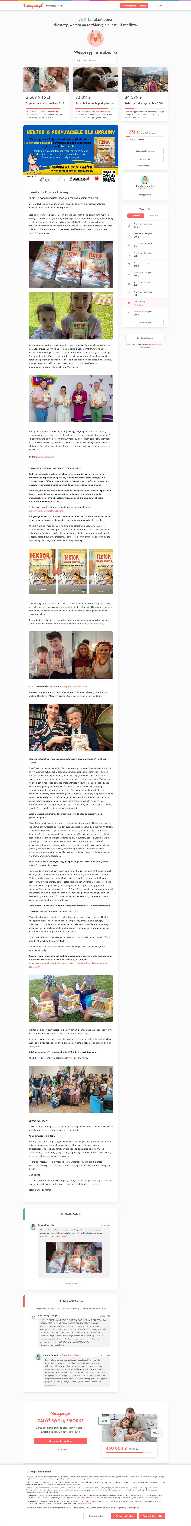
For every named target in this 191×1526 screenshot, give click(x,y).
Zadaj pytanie (145, 194)
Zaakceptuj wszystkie (152, 1516)
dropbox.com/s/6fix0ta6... (75, 686)
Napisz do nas (145, 347)
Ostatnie (136, 215)
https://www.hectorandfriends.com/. (46, 511)
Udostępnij (145, 158)
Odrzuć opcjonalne (124, 1516)
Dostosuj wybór (96, 1516)
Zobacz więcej (60, 1235)
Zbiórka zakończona (145, 150)
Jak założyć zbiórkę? (55, 5)
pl (158, 5)
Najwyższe (153, 215)
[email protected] (45, 457)
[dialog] (95, 1495)
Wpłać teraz (138, 305)
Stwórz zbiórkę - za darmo (134, 5)
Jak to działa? (61, 1449)
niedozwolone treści (155, 344)
